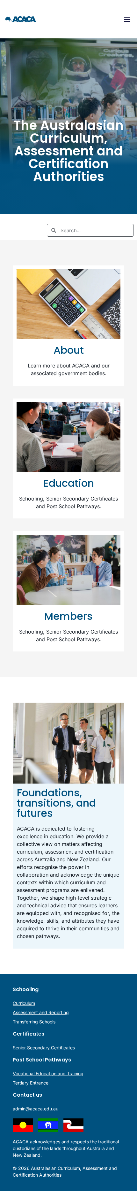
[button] (127, 19)
